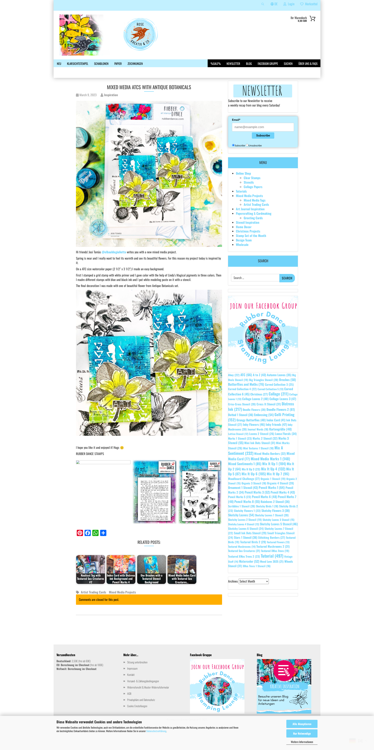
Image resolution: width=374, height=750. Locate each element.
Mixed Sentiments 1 (244, 463)
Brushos (287, 379)
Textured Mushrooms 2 (273, 546)
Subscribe (263, 135)
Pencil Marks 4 (283, 492)
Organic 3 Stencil (254, 483)
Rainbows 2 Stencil (275, 501)
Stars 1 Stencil (245, 537)
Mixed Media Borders (270, 453)
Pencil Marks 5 (239, 497)
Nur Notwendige (302, 733)
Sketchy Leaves (241, 514)
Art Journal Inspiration (250, 209)
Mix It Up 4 (273, 468)
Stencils (249, 182)
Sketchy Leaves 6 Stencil (246, 528)
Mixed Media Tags (255, 200)
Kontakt (131, 675)
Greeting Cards (253, 218)
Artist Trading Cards (93, 592)
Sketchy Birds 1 (267, 506)
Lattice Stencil (238, 434)
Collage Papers (253, 186)
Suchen (288, 63)
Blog (249, 63)
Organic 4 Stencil (280, 483)
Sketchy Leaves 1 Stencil (272, 515)
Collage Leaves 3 (282, 398)
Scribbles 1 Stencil (241, 506)
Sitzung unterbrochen (137, 662)
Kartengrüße (280, 429)
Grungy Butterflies (251, 420)
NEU (59, 63)
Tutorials (241, 191)
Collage (278, 394)
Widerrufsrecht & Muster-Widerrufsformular (148, 687)
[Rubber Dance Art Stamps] (116, 35)
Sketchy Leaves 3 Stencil (279, 520)
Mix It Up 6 (254, 473)
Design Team (244, 240)
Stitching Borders (271, 537)
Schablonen (101, 63)
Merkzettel (310, 3)
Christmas (259, 394)
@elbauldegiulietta (114, 252)
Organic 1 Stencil (273, 479)
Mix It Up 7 (278, 473)
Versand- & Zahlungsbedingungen (143, 681)
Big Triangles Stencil (263, 380)
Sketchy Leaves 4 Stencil (243, 524)
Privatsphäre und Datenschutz (141, 700)
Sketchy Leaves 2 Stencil (245, 520)
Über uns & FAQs (308, 63)
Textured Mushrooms (242, 546)
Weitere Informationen (302, 742)
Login (290, 3)
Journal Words (258, 429)
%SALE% (216, 63)
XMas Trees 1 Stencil (257, 566)
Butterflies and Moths (246, 384)
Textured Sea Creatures (244, 551)
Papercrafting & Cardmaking (253, 213)
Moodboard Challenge (244, 478)
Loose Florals (286, 433)
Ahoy (234, 375)
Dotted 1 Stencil (240, 414)
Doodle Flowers (254, 410)
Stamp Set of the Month (251, 235)
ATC (246, 374)
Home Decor (243, 226)
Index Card (275, 420)
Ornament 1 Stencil (243, 487)
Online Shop (243, 173)
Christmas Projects (248, 231)
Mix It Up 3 (251, 469)
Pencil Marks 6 (264, 496)
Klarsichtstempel (77, 63)
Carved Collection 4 (242, 389)
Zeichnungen (135, 63)
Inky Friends (276, 424)
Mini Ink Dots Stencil (259, 443)
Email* (236, 119)
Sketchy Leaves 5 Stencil (279, 524)
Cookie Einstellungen (137, 706)
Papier (118, 63)
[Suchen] (263, 5)
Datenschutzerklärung (156, 731)
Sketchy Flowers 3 (275, 510)
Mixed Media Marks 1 (270, 458)
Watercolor (249, 561)
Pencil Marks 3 (257, 492)
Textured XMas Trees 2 (244, 556)
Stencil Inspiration (247, 222)
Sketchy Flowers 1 (247, 510)
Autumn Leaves (279, 374)
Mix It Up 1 (274, 463)
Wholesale (242, 244)
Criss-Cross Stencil (242, 404)
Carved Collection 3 (279, 384)
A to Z (259, 374)
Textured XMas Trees (275, 551)
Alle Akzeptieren (302, 724)
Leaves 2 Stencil (261, 433)
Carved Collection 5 (270, 389)
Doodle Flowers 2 (280, 409)
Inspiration (110, 94)
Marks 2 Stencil (265, 438)
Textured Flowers (278, 542)
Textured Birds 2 (253, 542)
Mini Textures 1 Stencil (258, 448)
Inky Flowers (254, 424)
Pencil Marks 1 (272, 487)
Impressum (132, 668)
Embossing (264, 414)
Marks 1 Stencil (240, 438)
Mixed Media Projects (122, 592)
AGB (129, 693)
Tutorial (272, 556)
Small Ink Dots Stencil (250, 533)
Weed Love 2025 (272, 561)
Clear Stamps (252, 177)
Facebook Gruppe (268, 63)
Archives (233, 581)
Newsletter (233, 63)
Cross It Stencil (269, 404)
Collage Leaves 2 (255, 398)
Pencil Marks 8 (247, 501)
